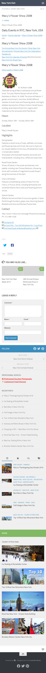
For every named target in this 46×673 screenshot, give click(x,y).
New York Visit (8, 3)
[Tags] (39, 458)
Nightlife (25, 490)
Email (26, 319)
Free (15, 502)
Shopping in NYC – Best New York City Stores (21, 429)
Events (10, 254)
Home (4, 35)
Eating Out (17, 490)
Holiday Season (19, 477)
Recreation (38, 479)
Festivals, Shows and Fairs (13, 9)
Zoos (33, 502)
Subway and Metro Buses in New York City (20, 424)
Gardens (21, 502)
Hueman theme (35, 660)
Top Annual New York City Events (14, 48)
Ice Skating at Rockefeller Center (16, 401)
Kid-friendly (30, 477)
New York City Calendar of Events (14, 57)
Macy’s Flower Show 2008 (32, 35)
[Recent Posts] (7, 458)
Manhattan (17, 479)
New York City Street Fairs (12, 60)
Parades (27, 465)
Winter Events (28, 482)
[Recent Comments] (28, 458)
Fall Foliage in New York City (14, 412)
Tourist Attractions (31, 515)
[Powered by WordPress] (14, 660)
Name (7, 319)
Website (7, 328)
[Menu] (43, 3)
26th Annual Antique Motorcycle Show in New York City (31, 282)
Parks (28, 502)
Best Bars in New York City (14, 407)
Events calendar (14, 35)
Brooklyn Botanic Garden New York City (19, 446)
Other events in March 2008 (12, 70)
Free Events (17, 465)
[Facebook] (34, 348)
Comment (8, 303)
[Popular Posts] (17, 458)
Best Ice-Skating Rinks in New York (17, 440)
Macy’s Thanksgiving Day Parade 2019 (18, 396)
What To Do (17, 482)
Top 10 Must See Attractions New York (18, 418)
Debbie (6, 20)
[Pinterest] (42, 348)
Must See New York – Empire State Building (21, 435)
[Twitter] (38, 348)
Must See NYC (28, 479)
